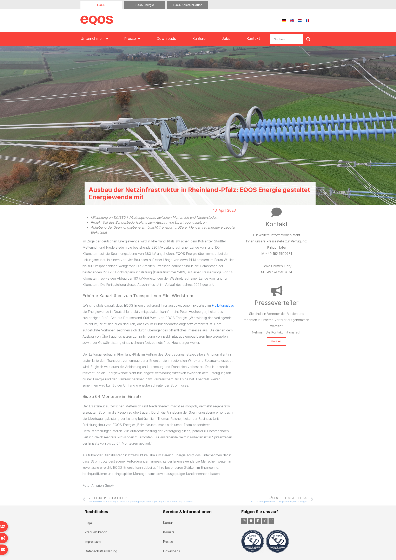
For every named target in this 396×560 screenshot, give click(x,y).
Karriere (198, 38)
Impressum (93, 542)
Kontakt (253, 38)
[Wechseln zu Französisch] (307, 20)
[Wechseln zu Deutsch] (284, 20)
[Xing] (265, 521)
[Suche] (308, 39)
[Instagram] (244, 521)
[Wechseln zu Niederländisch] (300, 20)
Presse (130, 38)
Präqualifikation (96, 532)
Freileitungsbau (223, 305)
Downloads (166, 38)
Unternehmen (92, 38)
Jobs (226, 38)
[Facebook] (251, 521)
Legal (89, 523)
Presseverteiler (276, 302)
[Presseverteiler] (276, 291)
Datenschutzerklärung (101, 551)
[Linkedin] (258, 521)
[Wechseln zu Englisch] (292, 20)
